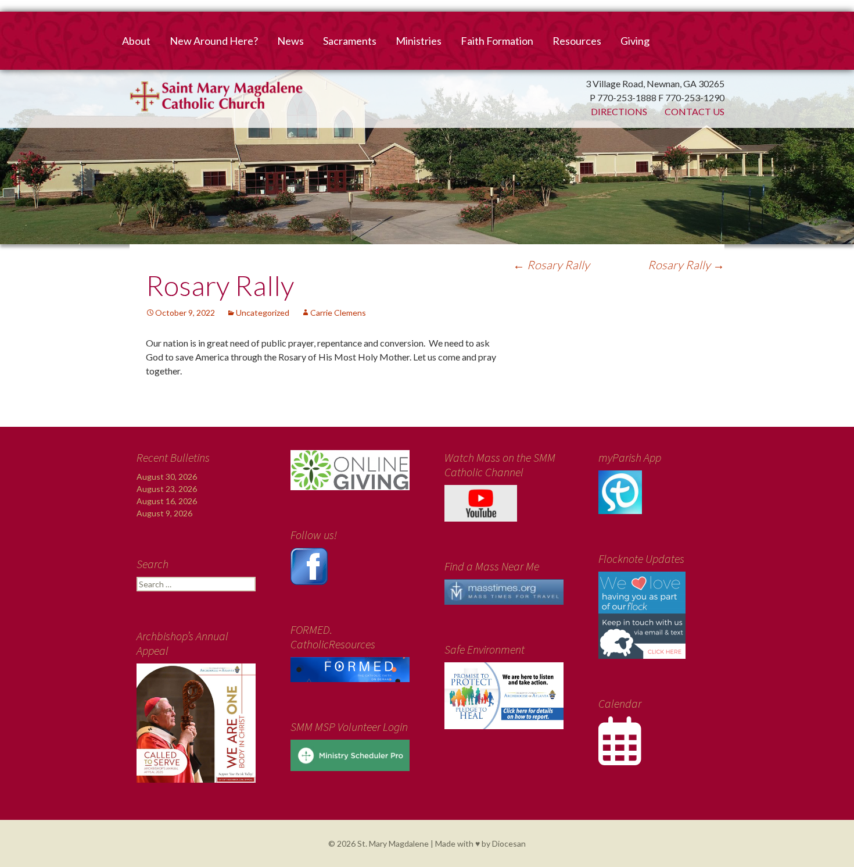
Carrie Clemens (338, 312)
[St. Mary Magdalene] (427, 137)
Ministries (419, 40)
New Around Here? (214, 40)
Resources (576, 40)
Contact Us (694, 111)
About (136, 40)
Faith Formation (497, 40)
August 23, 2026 (167, 489)
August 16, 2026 (167, 501)
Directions (619, 111)
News (290, 40)
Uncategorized (262, 312)
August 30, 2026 (167, 476)
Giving (635, 40)
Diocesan (509, 843)
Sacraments (349, 40)
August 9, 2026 (164, 513)
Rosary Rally (551, 265)
